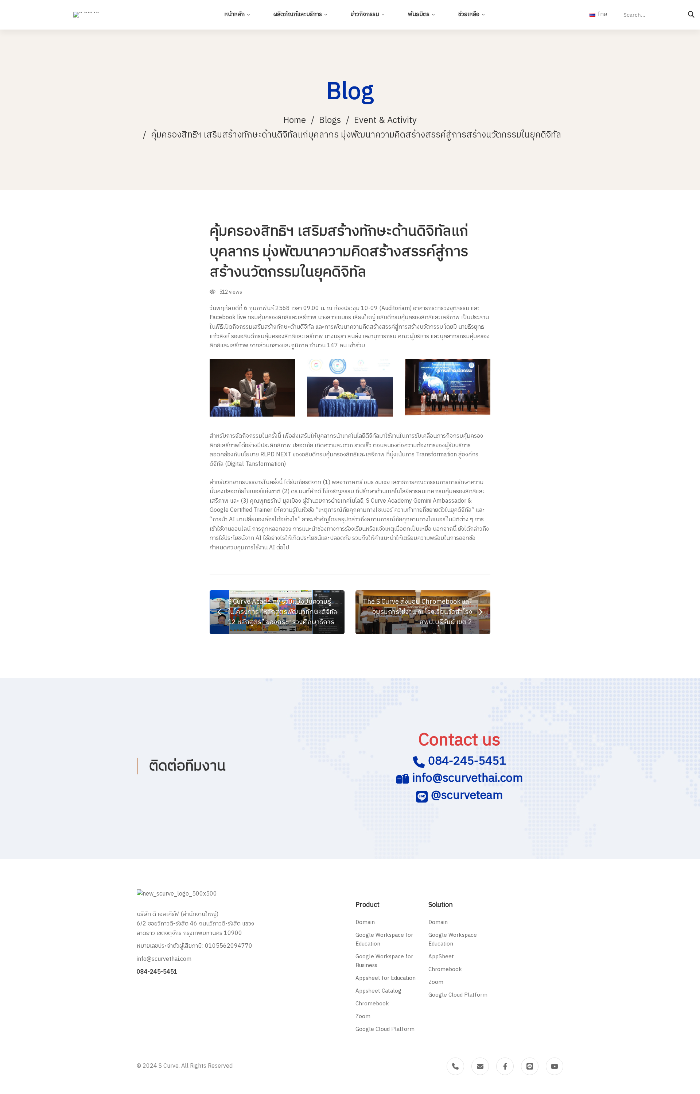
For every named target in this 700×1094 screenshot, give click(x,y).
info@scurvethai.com (467, 778)
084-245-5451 (467, 761)
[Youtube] (554, 1066)
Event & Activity (385, 120)
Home (294, 120)
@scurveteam (467, 795)
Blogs (330, 120)
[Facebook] (505, 1066)
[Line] (529, 1066)
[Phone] (455, 1066)
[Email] (480, 1066)
